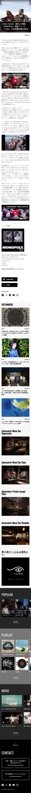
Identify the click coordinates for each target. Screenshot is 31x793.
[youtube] (13, 296)
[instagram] (17, 296)
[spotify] (2, 296)
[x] (6, 296)
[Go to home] (8, 2)
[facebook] (10, 296)
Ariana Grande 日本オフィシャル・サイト (12, 268)
